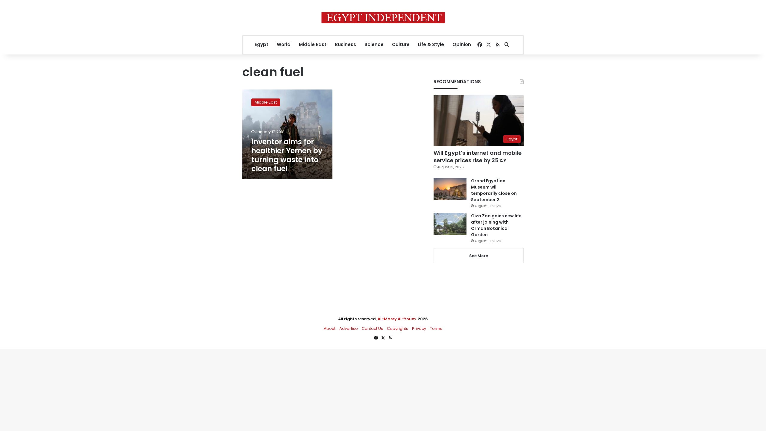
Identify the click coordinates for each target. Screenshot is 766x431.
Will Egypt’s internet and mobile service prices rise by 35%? (478, 156)
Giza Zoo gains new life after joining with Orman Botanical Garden (496, 225)
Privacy (419, 328)
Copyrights (397, 328)
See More (478, 256)
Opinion (461, 44)
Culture (401, 44)
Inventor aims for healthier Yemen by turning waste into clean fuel (287, 155)
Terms (436, 328)
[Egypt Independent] (383, 17)
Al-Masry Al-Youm (397, 319)
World (284, 44)
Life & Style (431, 44)
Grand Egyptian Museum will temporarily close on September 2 (494, 190)
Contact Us (372, 328)
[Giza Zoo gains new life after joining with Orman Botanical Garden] (450, 224)
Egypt (261, 44)
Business (345, 44)
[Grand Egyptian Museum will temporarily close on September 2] (450, 189)
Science (374, 44)
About (329, 328)
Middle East (312, 44)
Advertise (348, 328)
